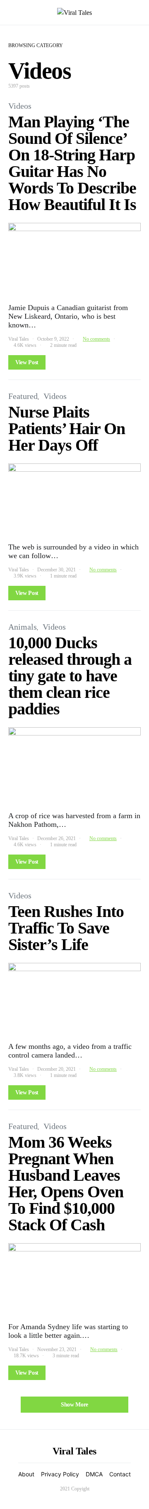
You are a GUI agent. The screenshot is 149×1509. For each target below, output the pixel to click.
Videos (19, 105)
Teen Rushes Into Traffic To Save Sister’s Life (66, 928)
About (26, 1474)
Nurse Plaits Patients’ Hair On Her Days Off (66, 428)
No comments (96, 339)
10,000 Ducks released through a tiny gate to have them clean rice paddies (70, 675)
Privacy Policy (60, 1474)
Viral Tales (18, 339)
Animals (22, 626)
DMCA (94, 1474)
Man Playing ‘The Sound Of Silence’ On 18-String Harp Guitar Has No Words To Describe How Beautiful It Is (72, 163)
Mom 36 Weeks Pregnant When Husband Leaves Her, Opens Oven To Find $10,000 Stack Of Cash (65, 1183)
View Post (26, 362)
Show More (74, 1405)
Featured (23, 396)
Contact (120, 1474)
